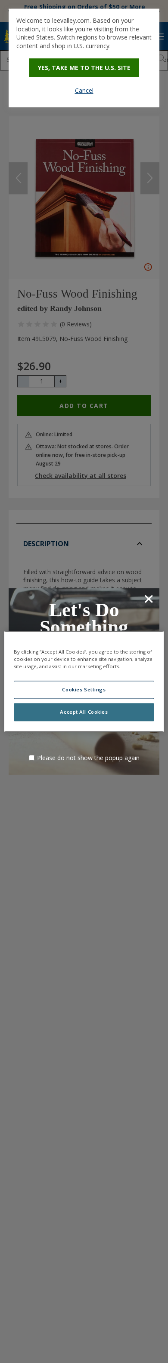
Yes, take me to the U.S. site (84, 68)
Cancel (84, 90)
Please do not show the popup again (88, 758)
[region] (84, 681)
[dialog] (84, 58)
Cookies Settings (84, 690)
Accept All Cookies (84, 712)
